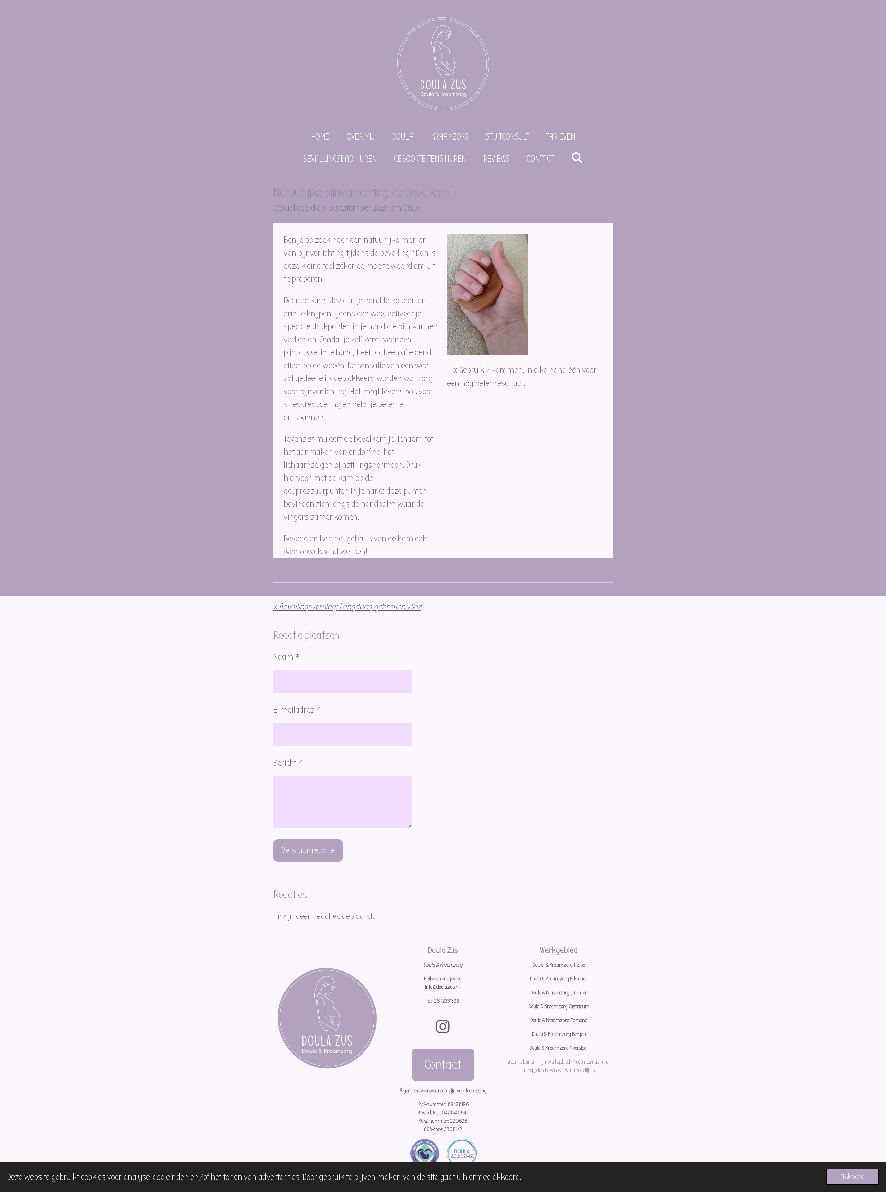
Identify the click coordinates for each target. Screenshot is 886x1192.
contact (593, 1062)
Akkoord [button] (853, 1176)
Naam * (286, 657)
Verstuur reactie (308, 850)
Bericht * (287, 763)
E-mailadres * (296, 710)
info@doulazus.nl (442, 987)
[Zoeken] (577, 158)
